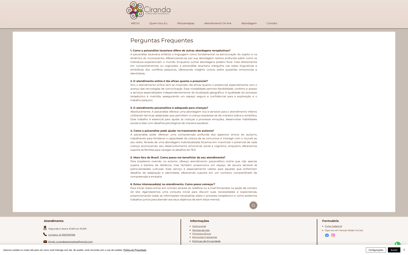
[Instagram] (333, 235)
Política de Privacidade (134, 249)
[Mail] (45, 242)
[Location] (45, 227)
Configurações (376, 249)
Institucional (199, 226)
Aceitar (394, 249)
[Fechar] (404, 249)
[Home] (253, 205)
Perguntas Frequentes (204, 237)
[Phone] (45, 234)
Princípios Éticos (201, 233)
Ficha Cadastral (333, 226)
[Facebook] (327, 235)
